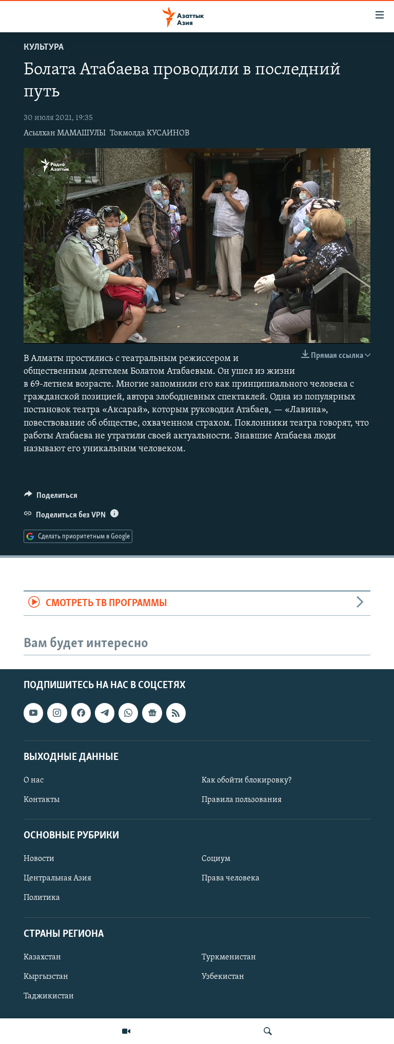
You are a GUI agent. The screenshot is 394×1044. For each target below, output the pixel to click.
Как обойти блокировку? (246, 780)
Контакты (42, 800)
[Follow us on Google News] (152, 712)
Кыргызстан (46, 977)
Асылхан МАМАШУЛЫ (65, 133)
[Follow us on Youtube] (33, 712)
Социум (216, 859)
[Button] (50, 498)
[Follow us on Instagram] (57, 712)
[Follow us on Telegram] (104, 712)
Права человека (231, 878)
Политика (42, 898)
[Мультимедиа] (126, 1031)
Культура (44, 47)
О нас (34, 780)
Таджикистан (49, 996)
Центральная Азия (57, 878)
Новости (39, 859)
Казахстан (42, 957)
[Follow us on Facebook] (81, 712)
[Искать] (267, 1031)
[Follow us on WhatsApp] (128, 712)
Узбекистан (223, 977)
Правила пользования (242, 800)
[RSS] (176, 712)
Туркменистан (229, 957)
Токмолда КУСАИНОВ (149, 133)
